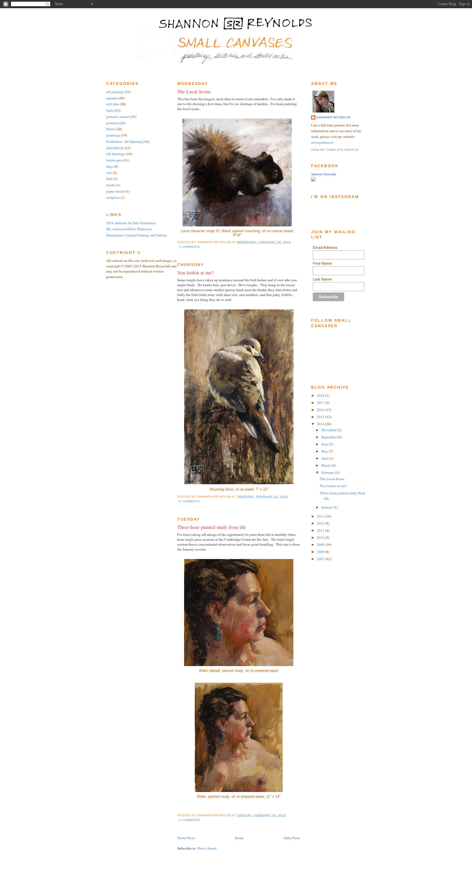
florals (110, 128)
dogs (109, 166)
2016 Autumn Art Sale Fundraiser (131, 222)
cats (109, 172)
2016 (321, 409)
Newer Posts (186, 837)
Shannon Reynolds (334, 117)
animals (112, 98)
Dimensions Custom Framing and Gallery (136, 235)
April (325, 458)
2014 (321, 423)
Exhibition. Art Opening (124, 141)
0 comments (189, 501)
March (326, 465)
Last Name (322, 279)
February (328, 472)
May (325, 451)
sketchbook (114, 147)
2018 (321, 395)
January (327, 507)
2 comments (189, 246)
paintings (113, 135)
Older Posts (292, 837)
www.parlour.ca (322, 142)
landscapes (114, 160)
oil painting (115, 91)
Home (239, 837)
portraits (112, 122)
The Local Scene (194, 91)
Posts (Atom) (206, 848)
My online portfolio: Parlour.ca (129, 228)
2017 (321, 402)
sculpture (113, 197)
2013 (321, 516)
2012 (321, 523)
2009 (321, 544)
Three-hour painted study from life (211, 527)
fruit (109, 178)
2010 (321, 537)
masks (110, 184)
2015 (321, 416)
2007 (321, 558)
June (325, 444)
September (329, 436)
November (329, 429)
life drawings (115, 153)
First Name (322, 263)
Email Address (325, 247)
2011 (321, 530)
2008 (321, 551)
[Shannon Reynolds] (313, 180)
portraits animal (117, 116)
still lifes (112, 104)
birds (110, 110)
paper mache (115, 191)
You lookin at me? (195, 272)
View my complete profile (335, 149)
